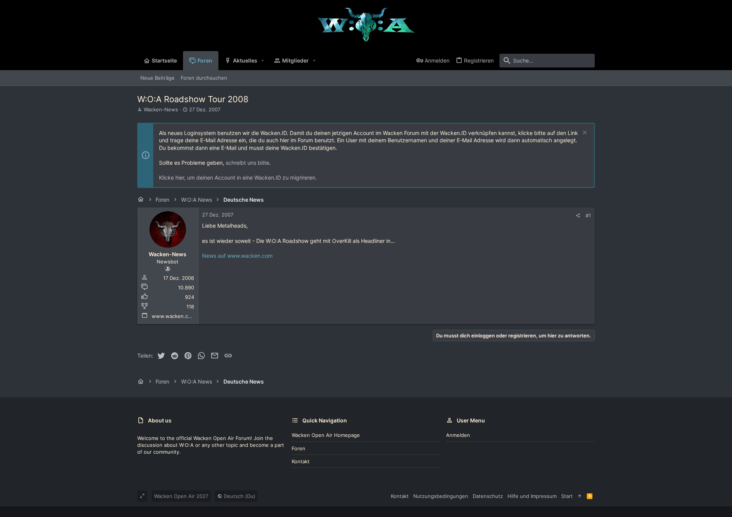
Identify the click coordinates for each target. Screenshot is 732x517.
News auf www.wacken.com (237, 255)
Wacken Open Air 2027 (181, 496)
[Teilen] (578, 215)
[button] (263, 60)
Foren (298, 448)
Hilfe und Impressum (532, 496)
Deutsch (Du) (238, 496)
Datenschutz (488, 496)
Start (567, 496)
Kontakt (301, 461)
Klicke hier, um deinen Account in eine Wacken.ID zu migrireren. (238, 177)
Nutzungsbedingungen (440, 496)
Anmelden (458, 435)
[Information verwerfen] (584, 133)
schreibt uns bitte (247, 162)
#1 (588, 215)
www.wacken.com (173, 316)
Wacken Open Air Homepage (326, 435)
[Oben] (579, 496)
